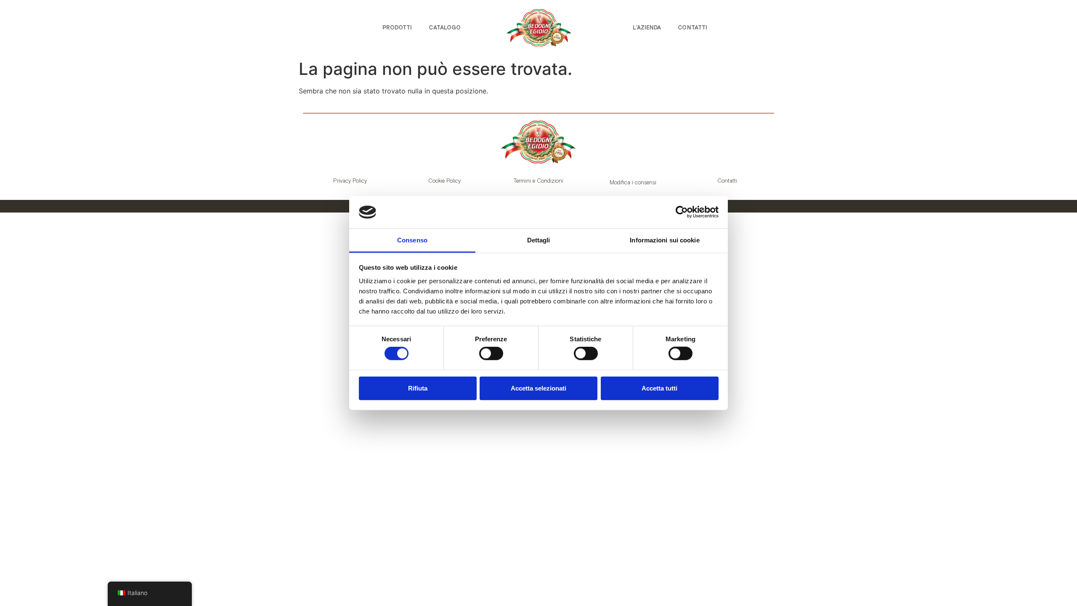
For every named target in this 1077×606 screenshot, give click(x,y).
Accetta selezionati (538, 387)
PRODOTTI (397, 27)
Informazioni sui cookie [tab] (664, 240)
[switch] (491, 353)
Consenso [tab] (412, 240)
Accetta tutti (659, 387)
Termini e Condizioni (538, 181)
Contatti (692, 27)
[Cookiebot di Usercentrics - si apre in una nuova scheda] (682, 212)
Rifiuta (417, 387)
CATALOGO (445, 27)
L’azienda (647, 27)
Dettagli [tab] (538, 240)
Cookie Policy (444, 181)
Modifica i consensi (633, 182)
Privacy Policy (350, 181)
